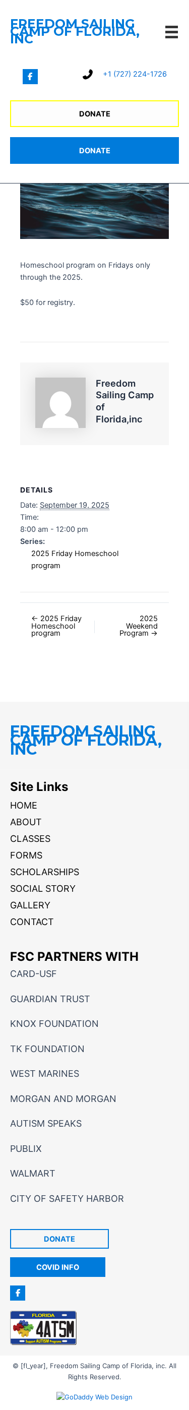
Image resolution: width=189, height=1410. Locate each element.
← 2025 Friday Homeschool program (56, 626)
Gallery (30, 905)
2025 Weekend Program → (138, 626)
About (26, 822)
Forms (26, 855)
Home (23, 805)
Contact (32, 921)
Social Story (43, 888)
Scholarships (44, 872)
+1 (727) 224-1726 (135, 74)
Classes (30, 838)
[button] (30, 76)
